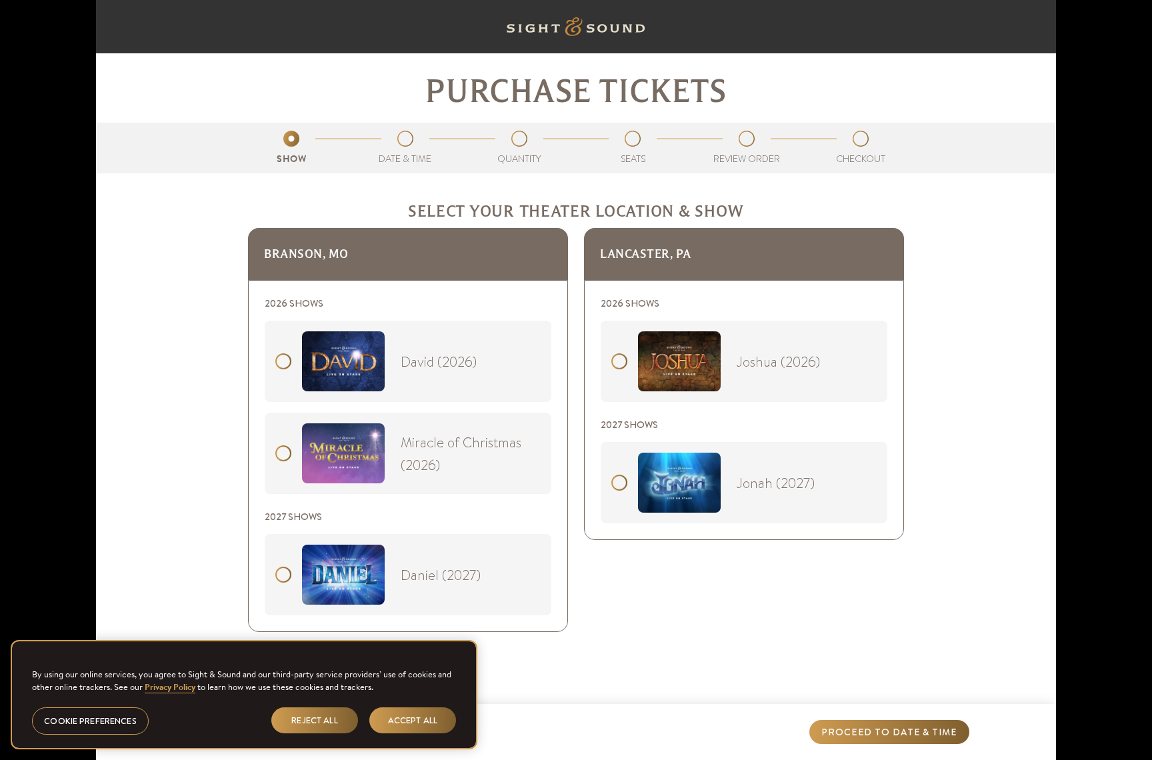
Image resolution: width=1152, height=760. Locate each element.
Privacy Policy (170, 687)
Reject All (314, 719)
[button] (889, 732)
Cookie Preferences (90, 720)
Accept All (412, 719)
